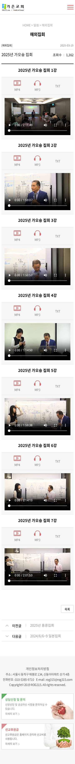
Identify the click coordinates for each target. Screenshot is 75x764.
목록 (67, 609)
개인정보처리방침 (37, 668)
